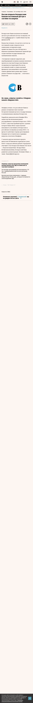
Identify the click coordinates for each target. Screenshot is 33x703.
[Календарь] (14, 2)
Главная (4, 11)
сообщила (8, 37)
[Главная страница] (2, 2)
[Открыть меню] (30, 2)
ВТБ (11, 154)
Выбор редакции (6, 7)
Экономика (10, 11)
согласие (22, 697)
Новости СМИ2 (6, 192)
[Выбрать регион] (21, 2)
